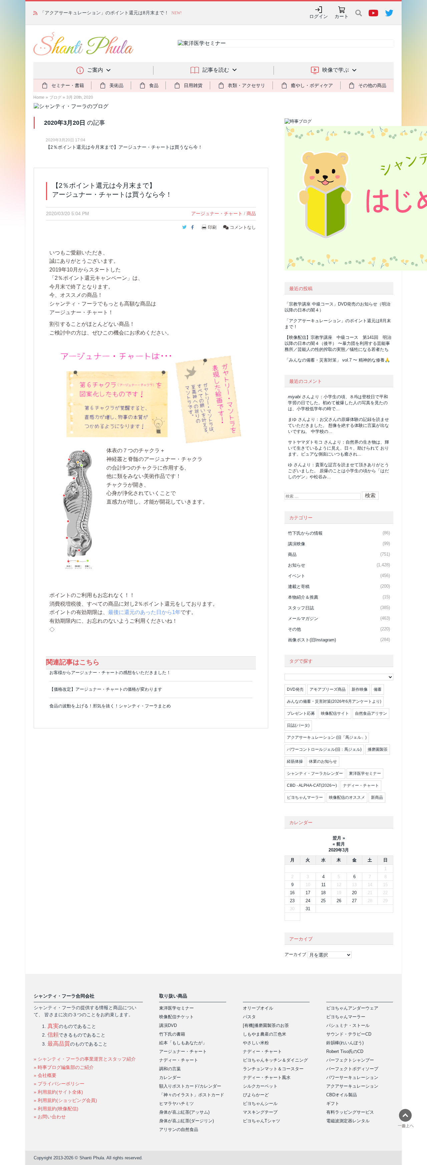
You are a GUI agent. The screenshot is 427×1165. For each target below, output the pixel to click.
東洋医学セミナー (365, 773)
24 (308, 900)
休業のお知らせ (323, 761)
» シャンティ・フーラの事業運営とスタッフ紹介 (85, 1059)
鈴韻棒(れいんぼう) (345, 1042)
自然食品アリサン (371, 713)
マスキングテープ (260, 1112)
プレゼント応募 (301, 713)
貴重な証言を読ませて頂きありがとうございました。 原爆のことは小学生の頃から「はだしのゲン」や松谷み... (338, 470)
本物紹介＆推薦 (303, 597)
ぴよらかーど (256, 1094)
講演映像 (296, 543)
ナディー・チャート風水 (267, 1077)
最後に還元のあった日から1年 (144, 612)
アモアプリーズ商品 (328, 689)
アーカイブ (295, 954)
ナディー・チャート (361, 785)
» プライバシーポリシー (59, 1083)
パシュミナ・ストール (348, 1025)
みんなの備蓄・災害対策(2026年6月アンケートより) (334, 701)
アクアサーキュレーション (352, 1086)
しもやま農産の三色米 (264, 1034)
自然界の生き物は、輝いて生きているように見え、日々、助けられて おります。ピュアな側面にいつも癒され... (338, 448)
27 (354, 900)
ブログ (55, 97)
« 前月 (339, 843)
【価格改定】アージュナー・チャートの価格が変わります (105, 689)
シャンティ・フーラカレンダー (315, 773)
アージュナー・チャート (217, 213)
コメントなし (242, 227)
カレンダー (170, 1077)
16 (292, 892)
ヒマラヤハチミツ (176, 1103)
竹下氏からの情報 (305, 533)
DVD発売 (295, 689)
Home (38, 97)
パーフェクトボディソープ (352, 1068)
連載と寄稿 (299, 586)
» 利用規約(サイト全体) (58, 1092)
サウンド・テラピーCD (348, 1034)
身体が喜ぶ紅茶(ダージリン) (186, 1120)
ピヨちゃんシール (260, 1103)
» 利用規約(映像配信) (56, 1108)
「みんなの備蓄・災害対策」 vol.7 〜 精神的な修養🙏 (337, 360)
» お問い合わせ (50, 1116)
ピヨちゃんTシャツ (261, 1120)
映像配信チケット (176, 1016)
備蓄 (378, 689)
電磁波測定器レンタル (348, 1120)
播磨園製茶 (378, 749)
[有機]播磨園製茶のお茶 (266, 1025)
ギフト (332, 1103)
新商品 (377, 797)
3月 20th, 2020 (79, 97)
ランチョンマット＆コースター (273, 1068)
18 (323, 892)
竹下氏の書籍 (172, 1034)
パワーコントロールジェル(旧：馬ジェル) (324, 749)
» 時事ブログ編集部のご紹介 (64, 1067)
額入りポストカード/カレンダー (190, 1086)
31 (308, 908)
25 (323, 900)
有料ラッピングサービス (350, 1112)
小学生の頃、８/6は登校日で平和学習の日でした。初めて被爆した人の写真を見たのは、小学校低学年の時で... (338, 402)
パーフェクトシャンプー (350, 1060)
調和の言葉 (170, 1068)
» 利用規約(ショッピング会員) (65, 1100)
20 (354, 892)
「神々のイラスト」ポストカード (191, 1094)
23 (292, 900)
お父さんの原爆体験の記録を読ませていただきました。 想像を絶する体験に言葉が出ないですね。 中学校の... (338, 425)
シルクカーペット (260, 1086)
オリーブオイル (258, 1008)
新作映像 (360, 689)
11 (323, 884)
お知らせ (296, 565)
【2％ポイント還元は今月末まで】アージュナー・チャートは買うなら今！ (124, 147)
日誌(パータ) (298, 725)
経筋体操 (295, 761)
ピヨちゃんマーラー (305, 797)
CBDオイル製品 (341, 1094)
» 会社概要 (45, 1075)
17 (308, 892)
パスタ (249, 1016)
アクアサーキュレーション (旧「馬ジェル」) (327, 737)
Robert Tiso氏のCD (344, 1051)
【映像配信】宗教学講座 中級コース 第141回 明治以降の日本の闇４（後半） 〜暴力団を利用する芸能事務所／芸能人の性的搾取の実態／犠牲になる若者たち (338, 343)
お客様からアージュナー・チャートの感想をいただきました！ (110, 672)
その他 (294, 629)
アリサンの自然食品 (178, 1129)
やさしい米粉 (256, 1042)
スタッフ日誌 (301, 607)
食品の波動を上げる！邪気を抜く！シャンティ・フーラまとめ (110, 705)
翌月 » (339, 837)
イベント (296, 575)
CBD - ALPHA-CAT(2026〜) (312, 785)
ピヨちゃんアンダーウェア (352, 1008)
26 (339, 900)
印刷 (212, 227)
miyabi (294, 396)
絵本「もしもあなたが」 (183, 1042)
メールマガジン (303, 618)
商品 (251, 213)
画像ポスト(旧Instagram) (312, 639)
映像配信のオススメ (347, 797)
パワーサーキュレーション (352, 1077)
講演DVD (168, 1025)
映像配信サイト (335, 713)
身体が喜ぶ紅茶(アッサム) (184, 1112)
